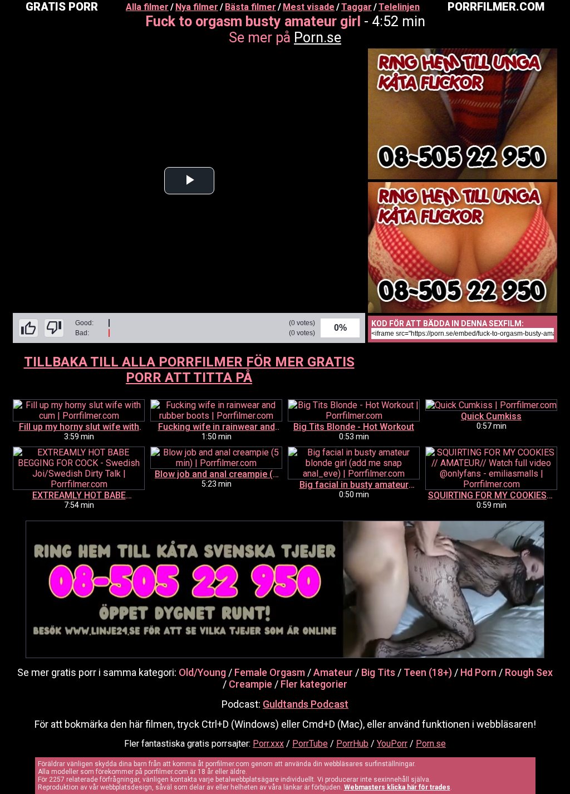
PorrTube (310, 743)
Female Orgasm (269, 672)
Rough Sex (529, 672)
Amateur (333, 672)
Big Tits (378, 672)
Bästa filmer (250, 7)
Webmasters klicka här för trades (397, 787)
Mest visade (309, 7)
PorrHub (352, 743)
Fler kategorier (314, 684)
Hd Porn (478, 672)
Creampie (250, 684)
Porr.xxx (268, 743)
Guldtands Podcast (305, 704)
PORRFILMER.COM (496, 6)
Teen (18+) (428, 672)
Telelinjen (399, 7)
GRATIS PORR (62, 6)
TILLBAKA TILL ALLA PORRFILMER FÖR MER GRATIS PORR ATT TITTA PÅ (189, 369)
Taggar (356, 7)
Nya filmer (196, 7)
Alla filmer (147, 7)
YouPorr (392, 743)
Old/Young (202, 672)
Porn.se (317, 38)
